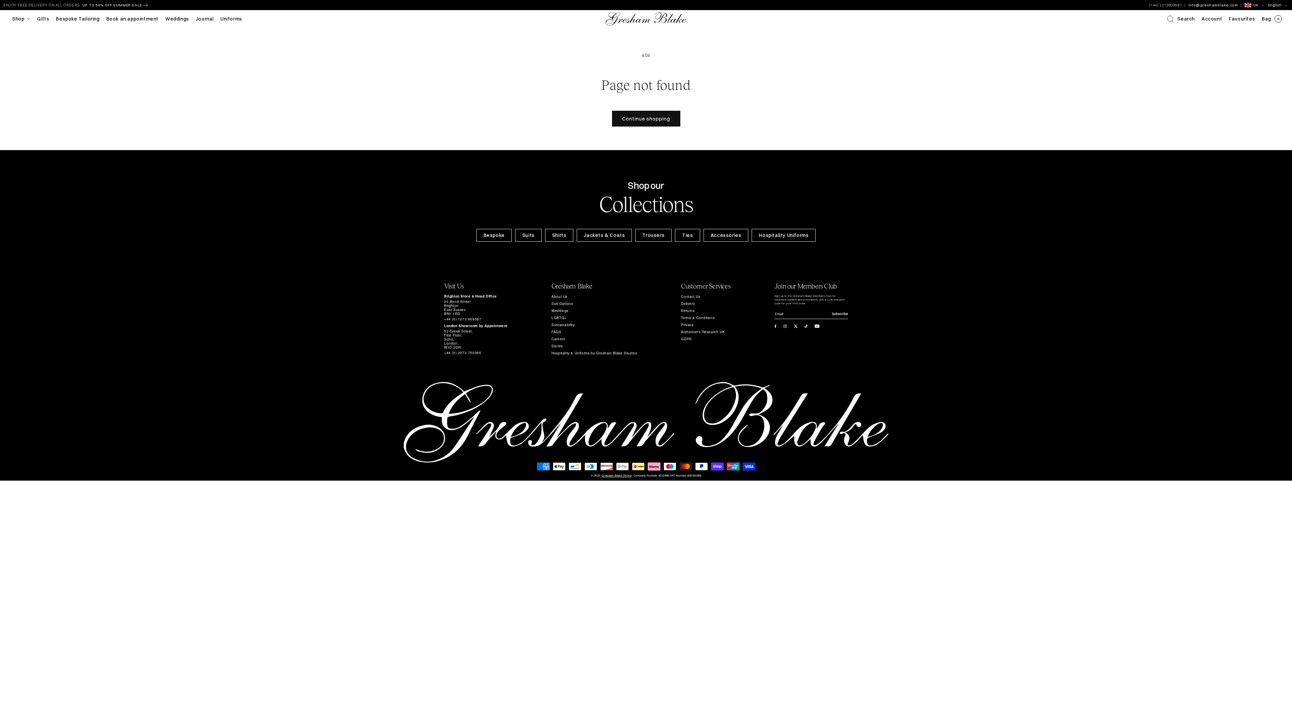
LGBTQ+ (559, 317)
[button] (1181, 19)
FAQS (556, 332)
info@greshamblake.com (1213, 5)
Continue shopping (646, 118)
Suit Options (562, 303)
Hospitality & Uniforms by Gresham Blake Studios (594, 353)
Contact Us (690, 296)
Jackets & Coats (604, 235)
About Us (559, 296)
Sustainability (563, 324)
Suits (528, 235)
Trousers (653, 235)
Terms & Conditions (698, 317)
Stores (557, 346)
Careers (558, 339)
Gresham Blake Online (617, 475)
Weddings (560, 310)
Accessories (726, 235)
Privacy (687, 324)
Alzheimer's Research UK (703, 332)
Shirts (559, 235)
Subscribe (840, 314)
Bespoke (494, 235)
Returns (687, 310)
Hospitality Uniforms (784, 235)
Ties (687, 235)
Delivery (688, 303)
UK (1255, 5)
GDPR (686, 339)
